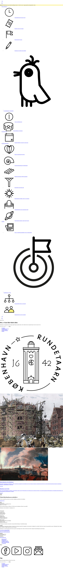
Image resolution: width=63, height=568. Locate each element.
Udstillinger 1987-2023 (5, 328)
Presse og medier (23, 232)
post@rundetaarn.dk (3, 537)
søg (2, 1)
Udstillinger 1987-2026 (5, 541)
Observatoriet (22, 220)
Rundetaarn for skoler (20, 50)
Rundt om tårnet (20, 154)
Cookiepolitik (4, 543)
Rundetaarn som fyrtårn (4, 488)
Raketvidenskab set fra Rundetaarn (7, 482)
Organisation (20, 303)
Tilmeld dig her (2, 500)
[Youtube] (16, 555)
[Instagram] (27, 555)
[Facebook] (5, 555)
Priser (19, 28)
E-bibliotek (3, 563)
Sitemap (3, 331)
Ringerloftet (19, 187)
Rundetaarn (5, 143)
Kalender (21, 142)
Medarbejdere (20, 314)
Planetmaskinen (22, 198)
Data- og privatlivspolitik (5, 542)
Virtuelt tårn (18, 130)
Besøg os (4, 6)
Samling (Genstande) (5, 330)
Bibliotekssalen (21, 176)
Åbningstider (20, 17)
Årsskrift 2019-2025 (5, 540)
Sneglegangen (21, 165)
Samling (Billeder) (4, 329)
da (2, 2)
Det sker (4, 131)
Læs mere (1, 486)
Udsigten (21, 209)
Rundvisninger (18, 39)
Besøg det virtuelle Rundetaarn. (5, 531)
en (2, 3)
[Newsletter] (38, 555)
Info (3, 221)
